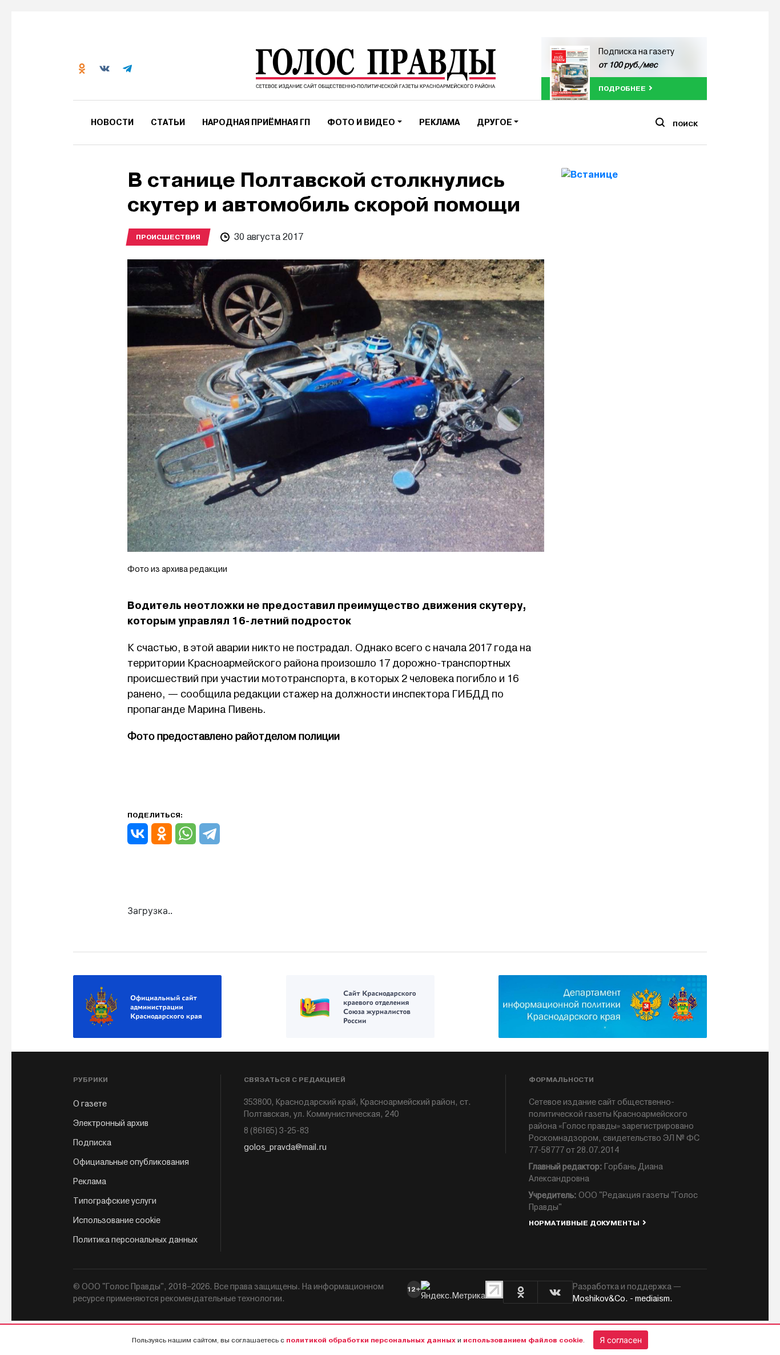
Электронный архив (110, 1123)
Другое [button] (494, 122)
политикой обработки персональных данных (371, 1340)
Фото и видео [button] (361, 122)
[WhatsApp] (185, 833)
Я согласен (621, 1340)
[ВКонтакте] (137, 833)
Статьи (168, 122)
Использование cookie (116, 1220)
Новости (112, 122)
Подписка (92, 1143)
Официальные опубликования (131, 1162)
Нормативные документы (584, 1223)
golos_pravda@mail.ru (285, 1147)
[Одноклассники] (161, 833)
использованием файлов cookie (523, 1340)
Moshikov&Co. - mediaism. (623, 1299)
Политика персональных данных (135, 1240)
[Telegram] (209, 833)
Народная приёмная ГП (256, 122)
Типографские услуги (114, 1201)
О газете (90, 1104)
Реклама (439, 122)
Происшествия (168, 237)
